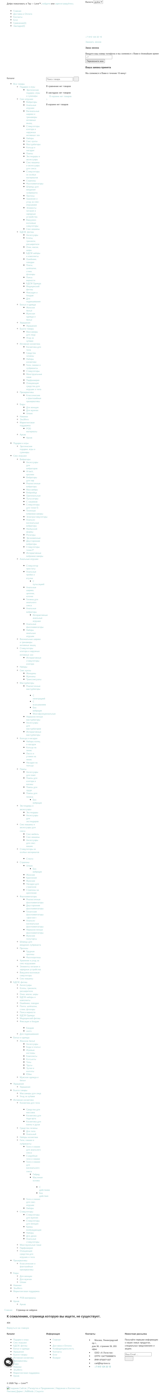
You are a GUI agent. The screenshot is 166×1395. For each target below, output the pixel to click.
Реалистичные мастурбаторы (33, 687)
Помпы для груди (31, 789)
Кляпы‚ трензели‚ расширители (32, 240)
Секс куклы (31, 141)
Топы (28, 1062)
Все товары (19, 83)
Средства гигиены (31, 354)
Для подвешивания (33, 300)
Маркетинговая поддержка (27, 424)
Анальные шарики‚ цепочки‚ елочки (31, 592)
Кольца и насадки (30, 149)
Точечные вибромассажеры (34, 512)
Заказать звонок (93, 41)
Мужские (30, 880)
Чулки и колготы (30, 1069)
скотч (29, 1030)
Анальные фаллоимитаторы (34, 625)
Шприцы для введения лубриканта (32, 189)
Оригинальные (33, 495)
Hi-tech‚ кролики (30, 473)
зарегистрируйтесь (64, 3)
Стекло (29, 858)
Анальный (31, 1134)
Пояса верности (30, 279)
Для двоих (31, 1235)
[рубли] (98, 1)
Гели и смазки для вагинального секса (33, 1166)
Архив (23, 434)
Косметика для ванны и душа (33, 1123)
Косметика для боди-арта (33, 1117)
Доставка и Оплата (22, 13)
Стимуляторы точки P (33, 548)
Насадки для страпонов (32, 885)
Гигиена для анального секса (32, 602)
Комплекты (31, 1056)
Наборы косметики (31, 360)
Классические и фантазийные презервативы (33, 398)
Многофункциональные (44, 713)
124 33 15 (93, 36)
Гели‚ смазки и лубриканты (33, 366)
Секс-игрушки (26, 98)
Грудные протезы (30, 953)
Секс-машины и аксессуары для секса (33, 165)
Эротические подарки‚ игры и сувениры (33, 92)
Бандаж (30, 1027)
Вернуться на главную (18, 1327)
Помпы (29, 153)
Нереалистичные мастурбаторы (34, 718)
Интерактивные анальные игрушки (40, 617)
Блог (15, 19)
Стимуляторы (33, 370)
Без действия (43, 1194)
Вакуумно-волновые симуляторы (32, 222)
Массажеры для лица (32, 333)
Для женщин (32, 407)
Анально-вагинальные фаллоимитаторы (34, 923)
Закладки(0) (19, 25)
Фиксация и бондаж (31, 294)
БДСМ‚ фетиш (27, 231)
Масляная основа (38, 1179)
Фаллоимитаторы (34, 183)
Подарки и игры (27, 86)
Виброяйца (31, 492)
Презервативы (27, 392)
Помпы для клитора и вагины (31, 781)
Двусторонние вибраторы (33, 542)
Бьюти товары (27, 328)
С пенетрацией (39, 697)
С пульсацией (38, 582)
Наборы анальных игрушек (31, 632)
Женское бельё (30, 309)
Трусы (29, 1065)
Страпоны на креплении (32, 891)
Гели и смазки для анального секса (33, 1149)
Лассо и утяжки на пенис (31, 756)
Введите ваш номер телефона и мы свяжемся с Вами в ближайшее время (122, 53)
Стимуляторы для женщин (33, 1222)
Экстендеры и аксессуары (33, 158)
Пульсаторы (32, 498)
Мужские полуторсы (31, 937)
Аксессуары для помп (32, 773)
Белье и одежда (28, 304)
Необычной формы (31, 530)
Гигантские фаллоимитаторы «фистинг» (34, 914)
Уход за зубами (30, 339)
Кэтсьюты (31, 1059)
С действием (44, 1188)
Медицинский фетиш (32, 288)
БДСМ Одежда (33, 283)
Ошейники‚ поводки (31, 261)
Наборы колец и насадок (33, 743)
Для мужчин (32, 410)
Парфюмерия (32, 380)
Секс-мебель (32, 834)
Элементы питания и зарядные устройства (31, 212)
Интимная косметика (30, 343)
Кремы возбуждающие (33, 1228)
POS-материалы (31, 430)
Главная (17, 10)
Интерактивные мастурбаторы (33, 733)
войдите (46, 3)
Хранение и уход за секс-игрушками (32, 201)
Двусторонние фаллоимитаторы (34, 907)
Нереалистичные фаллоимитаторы (34, 931)
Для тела (30, 1131)
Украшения (25, 322)
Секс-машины (33, 228)
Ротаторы (31, 534)
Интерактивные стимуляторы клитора (33, 660)
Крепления (31, 877)
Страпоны (31, 180)
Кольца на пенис (31, 749)
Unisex (29, 413)
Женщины (31, 673)
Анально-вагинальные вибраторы (32, 522)
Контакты (17, 16)
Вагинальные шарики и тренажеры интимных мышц (32, 117)
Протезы (30, 195)
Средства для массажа (33, 1111)
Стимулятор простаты (32, 567)
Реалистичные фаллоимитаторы (34, 901)
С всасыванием (39, 703)
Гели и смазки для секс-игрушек (33, 1202)
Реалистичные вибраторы (33, 485)
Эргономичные (33, 537)
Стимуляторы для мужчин (33, 1216)
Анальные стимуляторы (32, 1240)
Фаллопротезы (33, 957)
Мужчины (31, 676)
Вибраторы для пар (31, 479)
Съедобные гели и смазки (33, 1157)
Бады (22, 404)
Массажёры (32, 489)
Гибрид (36, 1174)
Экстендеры (32, 812)
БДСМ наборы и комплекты (33, 254)
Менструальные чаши (34, 375)
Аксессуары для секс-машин (32, 843)
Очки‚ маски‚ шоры (32, 248)
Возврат (57, 1357)
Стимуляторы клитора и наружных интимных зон (33, 131)
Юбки (29, 1074)
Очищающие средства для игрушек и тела (33, 386)
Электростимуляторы (36, 516)
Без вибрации (37, 709)
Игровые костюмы (30, 1051)
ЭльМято (24, 419)
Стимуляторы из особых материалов (33, 174)
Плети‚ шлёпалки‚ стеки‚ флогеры (31, 270)
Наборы (30, 138)
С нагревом (31, 501)
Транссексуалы (33, 679)
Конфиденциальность (63, 1348)
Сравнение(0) (19, 22)
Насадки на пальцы (31, 764)
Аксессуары (32, 234)
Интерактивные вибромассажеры (34, 554)
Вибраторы (31, 101)
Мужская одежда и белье (31, 316)
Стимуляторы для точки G (33, 506)
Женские (30, 874)
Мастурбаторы (33, 144)
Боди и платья (33, 1046)
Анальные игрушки (31, 106)
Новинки (24, 416)
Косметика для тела (33, 348)
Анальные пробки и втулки (31, 575)
